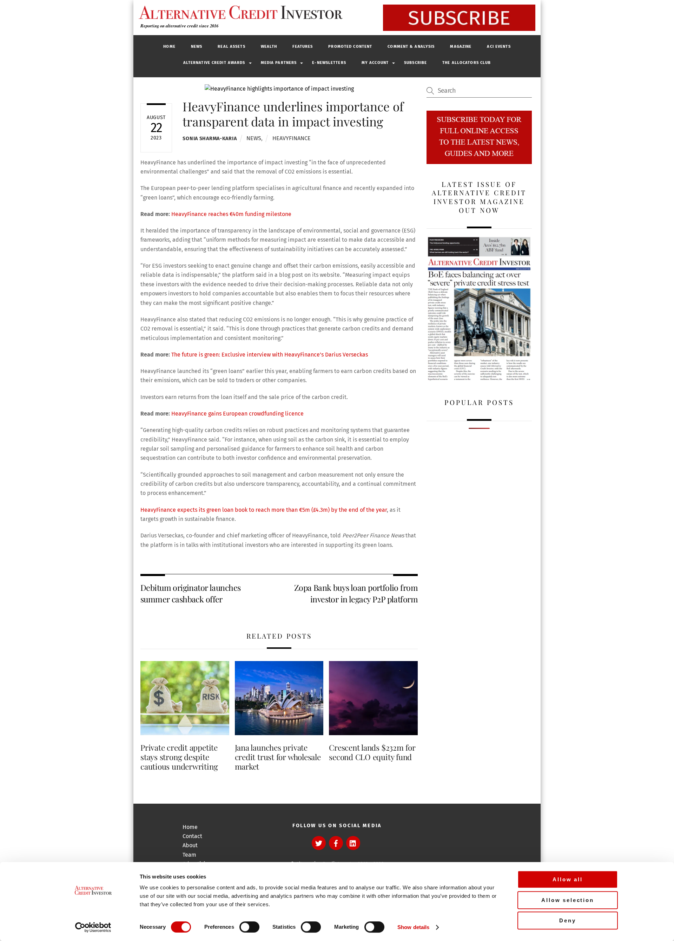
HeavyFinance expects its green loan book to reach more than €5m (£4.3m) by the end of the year (263, 510)
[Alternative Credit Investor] (238, 12)
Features (302, 46)
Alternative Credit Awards (214, 62)
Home (169, 46)
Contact (192, 836)
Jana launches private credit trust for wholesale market (278, 757)
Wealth (269, 46)
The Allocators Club (466, 62)
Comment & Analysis (411, 46)
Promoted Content (350, 46)
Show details (413, 927)
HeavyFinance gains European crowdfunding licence (237, 413)
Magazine (460, 46)
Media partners (279, 62)
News (196, 46)
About (190, 845)
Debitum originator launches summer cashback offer (190, 593)
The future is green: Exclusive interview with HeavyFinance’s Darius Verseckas (269, 354)
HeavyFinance (291, 138)
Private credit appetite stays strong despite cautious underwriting (179, 757)
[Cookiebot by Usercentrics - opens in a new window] (93, 927)
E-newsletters (329, 62)
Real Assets (231, 46)
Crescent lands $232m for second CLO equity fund (372, 752)
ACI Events (498, 46)
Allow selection (567, 900)
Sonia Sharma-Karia (210, 139)
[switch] (249, 927)
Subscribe (415, 62)
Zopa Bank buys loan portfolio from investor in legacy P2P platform (356, 593)
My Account (375, 62)
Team (189, 854)
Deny (567, 920)
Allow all (568, 879)
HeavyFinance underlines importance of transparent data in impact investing (293, 113)
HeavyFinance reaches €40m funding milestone (231, 214)
